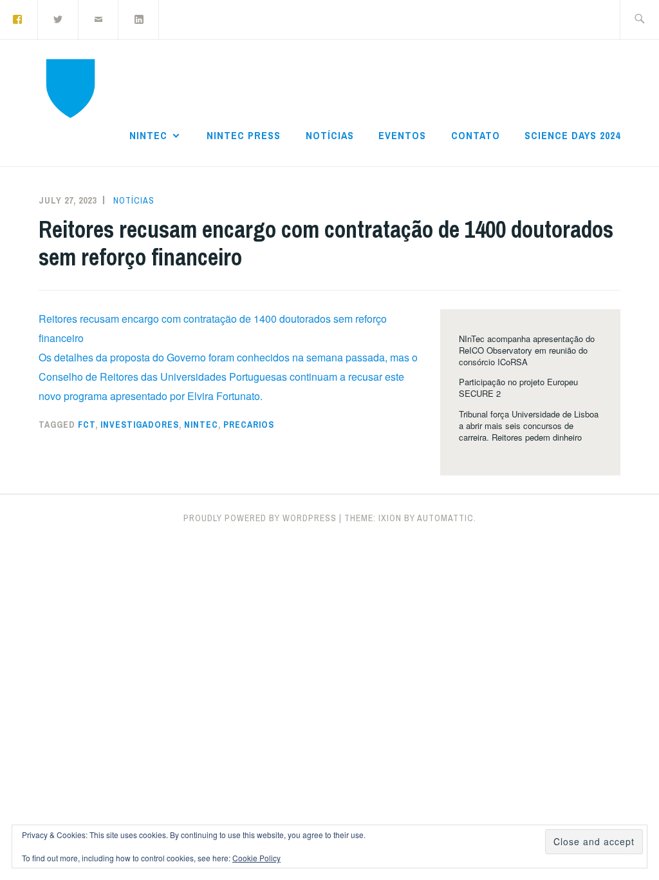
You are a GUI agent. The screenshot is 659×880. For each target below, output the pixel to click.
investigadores (139, 424)
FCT (86, 424)
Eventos (402, 135)
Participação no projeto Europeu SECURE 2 (518, 387)
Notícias (330, 135)
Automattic (445, 518)
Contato (475, 135)
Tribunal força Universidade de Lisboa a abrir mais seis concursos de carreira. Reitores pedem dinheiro (529, 425)
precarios (248, 424)
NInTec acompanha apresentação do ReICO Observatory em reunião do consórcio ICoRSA (527, 350)
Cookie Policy (256, 857)
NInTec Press (244, 135)
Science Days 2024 (572, 135)
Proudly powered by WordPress (260, 518)
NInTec (148, 135)
